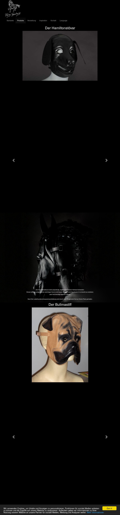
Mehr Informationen (95, 512)
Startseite (10, 20)
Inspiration (43, 20)
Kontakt (53, 20)
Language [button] (63, 20)
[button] (13, 159)
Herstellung (31, 20)
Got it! (109, 508)
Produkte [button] (20, 20)
